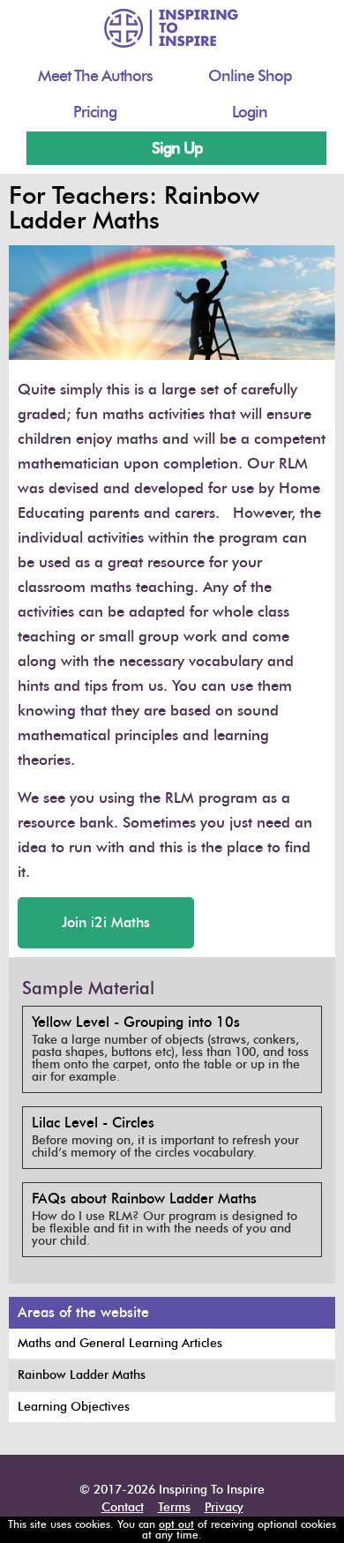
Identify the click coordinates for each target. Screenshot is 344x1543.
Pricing (94, 112)
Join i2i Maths (106, 922)
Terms (174, 1507)
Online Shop (249, 76)
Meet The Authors (95, 76)
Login (249, 112)
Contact (122, 1507)
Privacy (224, 1507)
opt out (176, 1524)
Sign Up (177, 148)
